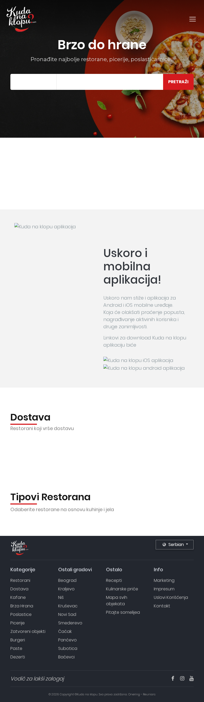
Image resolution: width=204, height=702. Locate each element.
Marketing (164, 580)
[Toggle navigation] (192, 19)
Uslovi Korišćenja (171, 597)
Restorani (20, 580)
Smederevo (70, 623)
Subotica (67, 648)
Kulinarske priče (122, 589)
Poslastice (21, 614)
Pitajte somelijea (123, 612)
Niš (61, 597)
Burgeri (17, 640)
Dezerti (17, 657)
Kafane (18, 597)
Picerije (17, 623)
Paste (16, 648)
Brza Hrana (21, 606)
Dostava (19, 589)
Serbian (176, 544)
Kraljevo (66, 589)
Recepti (114, 580)
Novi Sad (67, 614)
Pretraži (178, 82)
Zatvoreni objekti (27, 631)
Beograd (67, 580)
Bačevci (66, 657)
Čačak (65, 631)
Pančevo (67, 640)
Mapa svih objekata (116, 600)
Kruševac (68, 606)
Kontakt (162, 606)
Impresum (164, 589)
